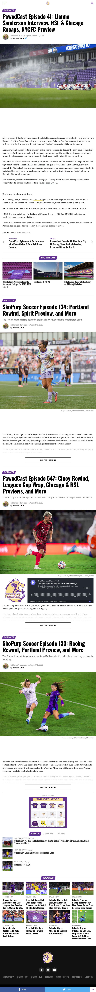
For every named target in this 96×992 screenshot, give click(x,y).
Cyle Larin (38, 199)
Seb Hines (32, 202)
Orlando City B (36, 977)
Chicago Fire (43, 164)
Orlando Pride (22, 977)
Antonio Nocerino (64, 171)
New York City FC (49, 182)
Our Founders (77, 977)
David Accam (61, 202)
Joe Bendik (44, 202)
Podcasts (49, 977)
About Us (89, 977)
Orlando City (64, 164)
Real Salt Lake (27, 164)
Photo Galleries (62, 977)
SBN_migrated (24, 232)
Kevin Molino (80, 171)
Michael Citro (18, 38)
